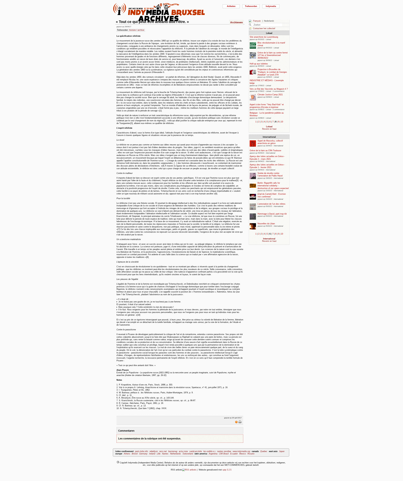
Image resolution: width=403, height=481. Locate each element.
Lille (158, 453)
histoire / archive (136, 30)
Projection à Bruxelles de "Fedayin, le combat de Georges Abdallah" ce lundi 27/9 (272, 72)
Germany (143, 453)
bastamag (172, 451)
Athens (127, 453)
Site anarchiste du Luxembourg (264, 37)
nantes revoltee (224, 451)
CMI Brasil (224, 453)
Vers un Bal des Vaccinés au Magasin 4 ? (269, 89)
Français (257, 21)
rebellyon (154, 451)
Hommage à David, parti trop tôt (272, 214)
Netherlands (175, 453)
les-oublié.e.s (209, 451)
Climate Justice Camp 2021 (270, 94)
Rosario (250, 453)
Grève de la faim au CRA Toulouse (265, 150)
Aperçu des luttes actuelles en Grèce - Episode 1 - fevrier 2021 (267, 166)
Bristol (135, 453)
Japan (281, 451)
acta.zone (183, 451)
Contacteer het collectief (264, 28)
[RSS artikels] (189, 470)
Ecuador (234, 453)
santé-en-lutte (195, 451)
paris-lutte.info (141, 451)
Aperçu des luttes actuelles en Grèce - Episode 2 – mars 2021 (267, 157)
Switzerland (187, 453)
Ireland (152, 453)
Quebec (263, 451)
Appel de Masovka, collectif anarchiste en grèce (270, 142)
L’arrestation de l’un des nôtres (271, 204)
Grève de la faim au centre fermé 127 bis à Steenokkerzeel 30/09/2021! (273, 55)
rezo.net (163, 451)
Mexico (242, 453)
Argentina (213, 453)
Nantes (165, 453)
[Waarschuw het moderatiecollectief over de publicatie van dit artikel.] (236, 423)
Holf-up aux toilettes (259, 64)
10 (282, 121)
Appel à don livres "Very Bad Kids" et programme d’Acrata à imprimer (267, 105)
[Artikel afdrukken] (240, 423)
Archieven (236, 22)
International (269, 136)
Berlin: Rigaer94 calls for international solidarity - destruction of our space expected (273, 185)
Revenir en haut (269, 129)
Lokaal (269, 32)
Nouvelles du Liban (266, 223)
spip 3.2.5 (226, 470)
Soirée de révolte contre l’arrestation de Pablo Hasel (270, 174)
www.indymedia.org (241, 451)
